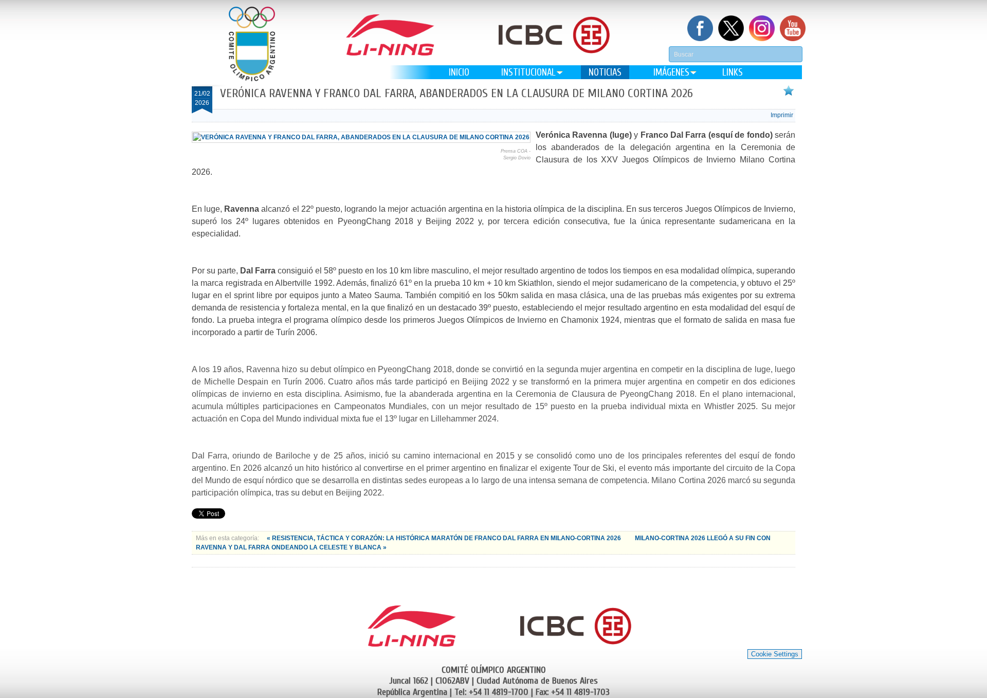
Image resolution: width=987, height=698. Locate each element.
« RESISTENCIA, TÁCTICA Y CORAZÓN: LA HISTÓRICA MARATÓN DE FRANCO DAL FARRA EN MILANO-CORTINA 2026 (445, 538)
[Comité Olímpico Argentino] (252, 44)
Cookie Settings (774, 654)
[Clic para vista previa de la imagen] (361, 137)
